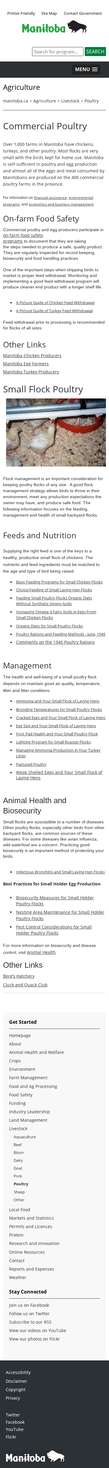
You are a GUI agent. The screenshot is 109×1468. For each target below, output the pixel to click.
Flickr (11, 1437)
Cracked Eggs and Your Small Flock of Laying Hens (60, 717)
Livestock (70, 101)
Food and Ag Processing (33, 1086)
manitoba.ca (15, 101)
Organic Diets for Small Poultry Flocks (49, 626)
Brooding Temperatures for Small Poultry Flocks (59, 709)
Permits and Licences (30, 1226)
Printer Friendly (21, 13)
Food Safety (20, 1095)
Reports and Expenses (31, 1269)
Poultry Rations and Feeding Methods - (60, 634)
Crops (15, 1061)
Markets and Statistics (31, 1218)
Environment (22, 1069)
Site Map (49, 13)
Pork (18, 1176)
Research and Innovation (34, 1243)
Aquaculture (25, 1137)
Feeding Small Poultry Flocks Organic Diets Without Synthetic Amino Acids (54, 600)
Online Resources (27, 1252)
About (15, 1044)
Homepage (20, 1035)
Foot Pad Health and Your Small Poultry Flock (57, 734)
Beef (17, 1144)
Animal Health (41, 952)
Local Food (19, 1209)
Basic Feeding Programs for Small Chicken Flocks (59, 582)
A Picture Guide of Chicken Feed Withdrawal (55, 302)
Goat (18, 1168)
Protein (16, 1235)
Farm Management (28, 1077)
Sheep (19, 1192)
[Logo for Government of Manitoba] (54, 30)
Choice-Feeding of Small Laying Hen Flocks (54, 590)
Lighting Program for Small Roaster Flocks (53, 742)
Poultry (91, 101)
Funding (17, 1103)
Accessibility (18, 1372)
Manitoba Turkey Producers (31, 372)
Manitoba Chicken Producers (32, 355)
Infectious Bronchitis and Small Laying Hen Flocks (60, 872)
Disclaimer (16, 1381)
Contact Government (83, 13)
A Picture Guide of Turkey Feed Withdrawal (54, 310)
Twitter (13, 1415)
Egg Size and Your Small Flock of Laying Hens (56, 725)
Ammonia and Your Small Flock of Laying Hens (57, 701)
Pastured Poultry (31, 764)
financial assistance (50, 197)
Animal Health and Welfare (36, 1052)
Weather (17, 1277)
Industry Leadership (29, 1111)
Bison (19, 1152)
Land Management (28, 1120)
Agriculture (44, 101)
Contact (17, 1260)
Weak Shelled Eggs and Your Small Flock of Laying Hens (59, 775)
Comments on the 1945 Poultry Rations (55, 642)
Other (19, 1199)
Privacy (13, 1398)
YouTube (15, 1429)
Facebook (15, 1422)
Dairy (18, 1160)
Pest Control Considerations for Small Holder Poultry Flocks (54, 930)
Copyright (15, 1389)
